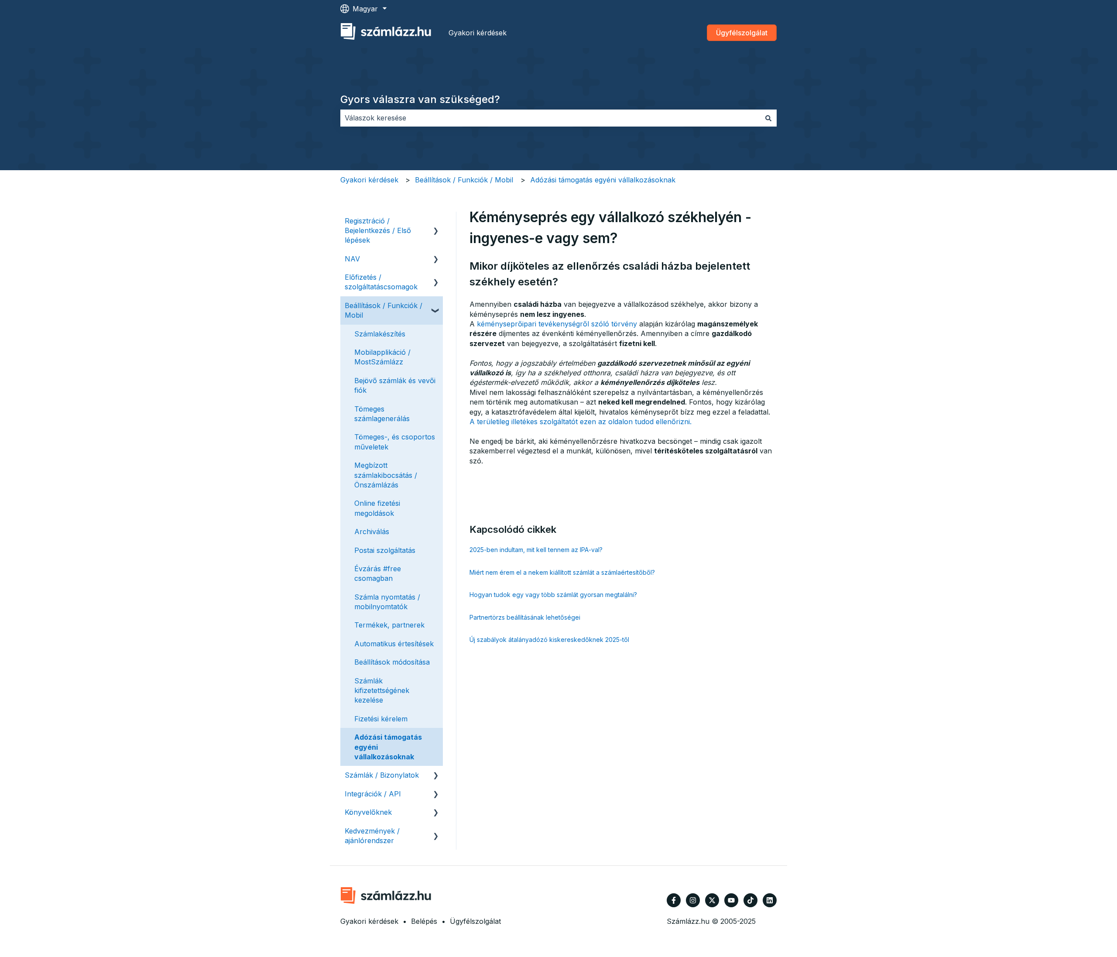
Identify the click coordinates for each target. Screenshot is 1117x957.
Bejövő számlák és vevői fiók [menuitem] (394, 385)
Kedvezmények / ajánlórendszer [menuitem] (372, 836)
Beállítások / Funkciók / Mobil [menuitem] (383, 310)
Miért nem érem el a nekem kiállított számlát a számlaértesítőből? (562, 572)
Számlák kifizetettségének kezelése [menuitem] (381, 690)
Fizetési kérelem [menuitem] (381, 718)
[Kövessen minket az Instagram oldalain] (693, 900)
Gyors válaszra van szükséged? (420, 99)
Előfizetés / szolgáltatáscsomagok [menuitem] (381, 282)
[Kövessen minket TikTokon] (750, 900)
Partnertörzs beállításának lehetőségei (524, 617)
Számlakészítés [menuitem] (379, 333)
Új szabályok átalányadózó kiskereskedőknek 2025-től (549, 639)
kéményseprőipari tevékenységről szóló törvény (557, 323)
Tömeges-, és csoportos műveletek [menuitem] (394, 441)
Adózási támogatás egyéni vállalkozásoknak (602, 179)
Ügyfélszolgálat (742, 32)
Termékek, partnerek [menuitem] (389, 625)
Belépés (424, 921)
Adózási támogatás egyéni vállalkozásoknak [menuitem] (388, 747)
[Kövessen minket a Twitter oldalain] (712, 900)
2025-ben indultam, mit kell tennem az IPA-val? (536, 549)
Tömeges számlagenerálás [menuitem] (382, 414)
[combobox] (550, 118)
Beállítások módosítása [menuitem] (392, 662)
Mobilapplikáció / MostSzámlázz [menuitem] (382, 357)
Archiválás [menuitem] (371, 531)
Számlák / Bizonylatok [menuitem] (382, 775)
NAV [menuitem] (352, 258)
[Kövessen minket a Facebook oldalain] (674, 900)
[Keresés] (768, 118)
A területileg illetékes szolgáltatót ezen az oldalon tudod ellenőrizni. (580, 421)
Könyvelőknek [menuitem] (368, 812)
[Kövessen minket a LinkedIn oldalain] (770, 900)
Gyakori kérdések (478, 32)
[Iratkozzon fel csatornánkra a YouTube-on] (731, 900)
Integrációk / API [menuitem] (373, 793)
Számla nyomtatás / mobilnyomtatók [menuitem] (387, 602)
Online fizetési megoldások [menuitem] (377, 508)
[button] (436, 221)
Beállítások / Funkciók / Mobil (464, 179)
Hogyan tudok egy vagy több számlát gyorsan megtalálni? (553, 594)
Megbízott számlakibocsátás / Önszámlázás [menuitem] (385, 475)
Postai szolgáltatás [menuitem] (384, 550)
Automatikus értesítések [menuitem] (394, 643)
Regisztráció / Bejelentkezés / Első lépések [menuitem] (378, 230)
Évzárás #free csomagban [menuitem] (377, 573)
